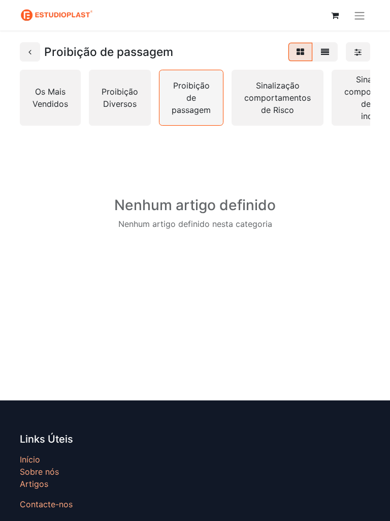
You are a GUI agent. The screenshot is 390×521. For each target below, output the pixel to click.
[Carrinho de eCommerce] (334, 15)
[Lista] (325, 52)
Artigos (34, 484)
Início (30, 459)
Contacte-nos (46, 504)
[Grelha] (300, 52)
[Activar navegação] (359, 15)
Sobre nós (39, 472)
